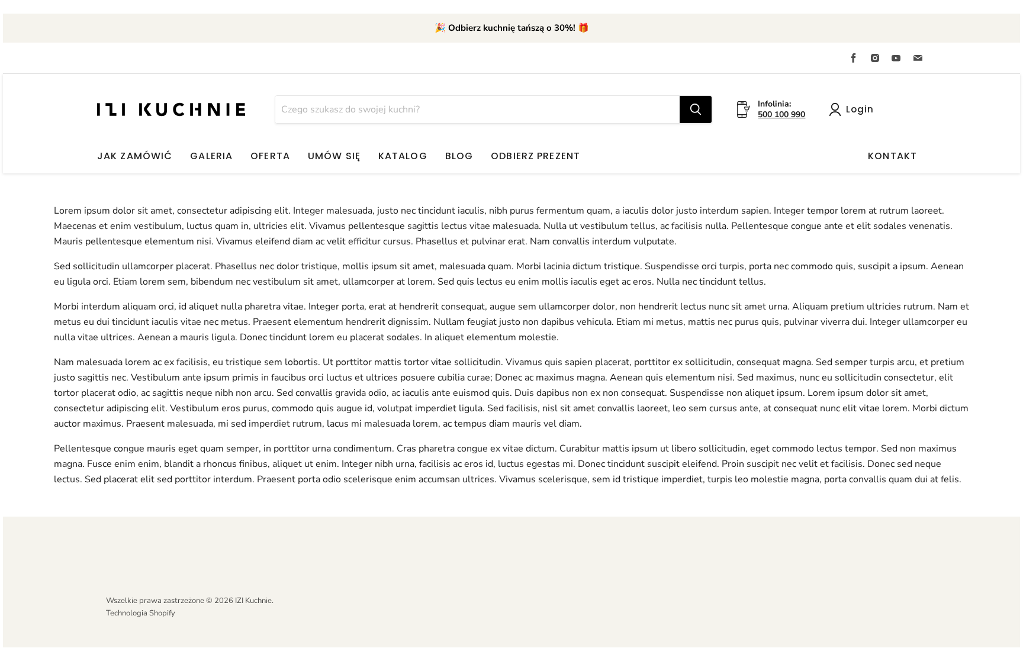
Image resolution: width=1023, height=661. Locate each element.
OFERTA (270, 156)
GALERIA (211, 156)
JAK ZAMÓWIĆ (134, 156)
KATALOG (402, 156)
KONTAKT (892, 156)
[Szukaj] (696, 109)
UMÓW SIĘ (334, 156)
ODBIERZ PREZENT (535, 156)
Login (860, 109)
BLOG (459, 156)
